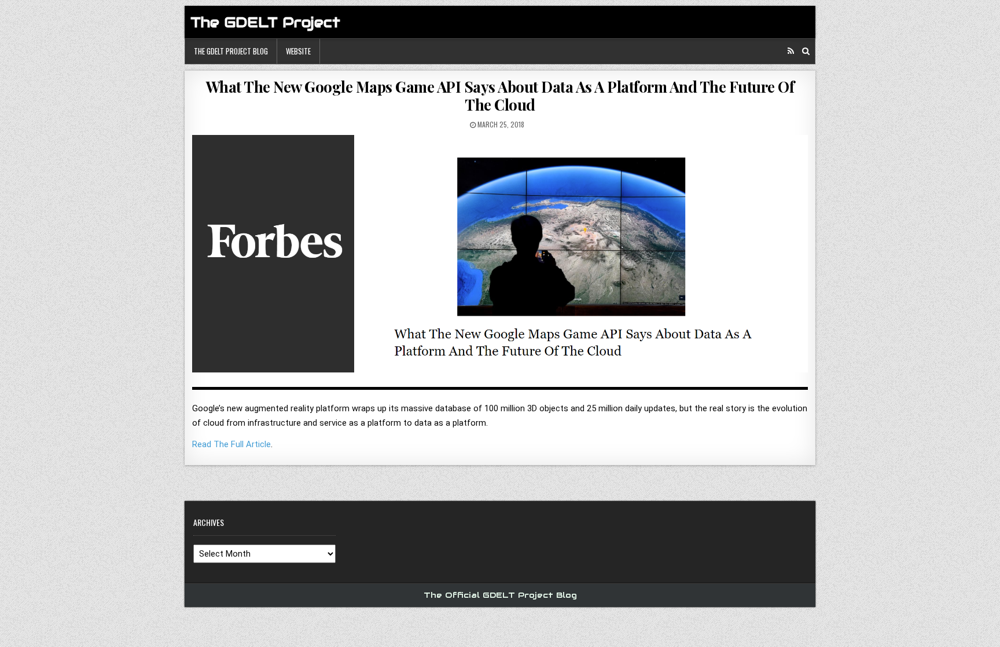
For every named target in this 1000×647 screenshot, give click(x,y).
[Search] (806, 51)
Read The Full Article (231, 444)
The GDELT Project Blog (231, 51)
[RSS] (791, 51)
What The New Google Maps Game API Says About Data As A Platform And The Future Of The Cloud (500, 95)
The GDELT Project (265, 22)
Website (298, 51)
